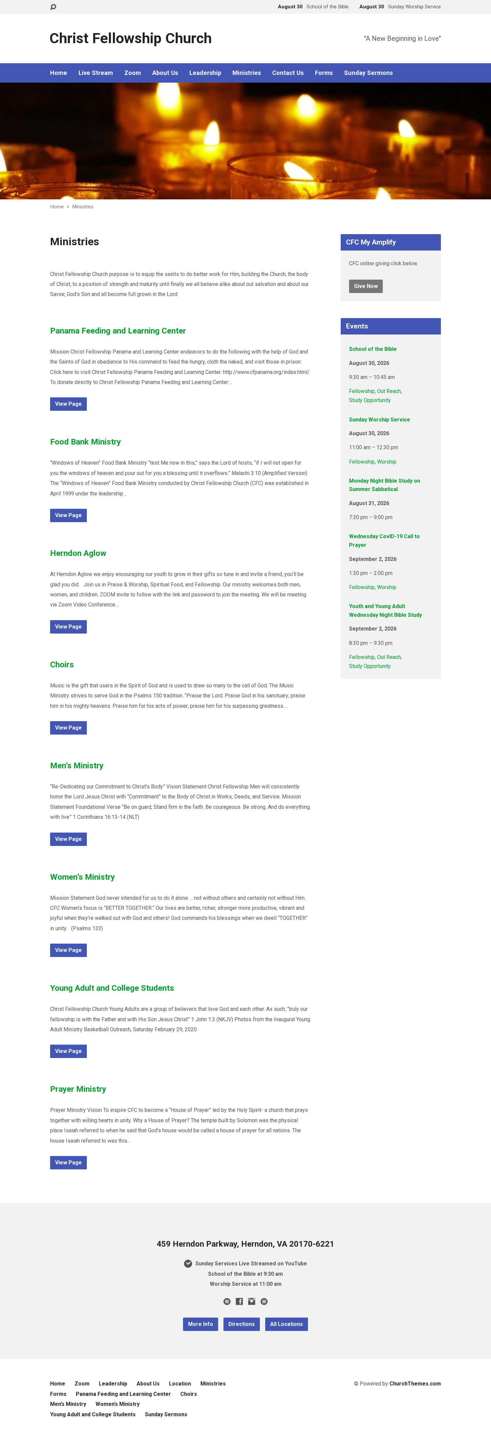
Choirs (62, 664)
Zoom (132, 73)
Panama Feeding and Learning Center (118, 330)
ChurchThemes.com (415, 1383)
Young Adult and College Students (112, 988)
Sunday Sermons (368, 73)
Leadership (205, 73)
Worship (386, 462)
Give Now (366, 286)
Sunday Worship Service (379, 419)
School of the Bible (373, 349)
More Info (200, 1324)
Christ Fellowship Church (130, 38)
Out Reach (389, 391)
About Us (165, 73)
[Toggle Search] (53, 7)
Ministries (246, 73)
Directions (241, 1324)
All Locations (286, 1324)
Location (180, 1383)
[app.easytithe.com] (264, 1301)
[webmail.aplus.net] (226, 1301)
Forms (324, 73)
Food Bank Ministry (85, 442)
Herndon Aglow (78, 553)
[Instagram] (251, 1301)
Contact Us (288, 73)
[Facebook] (239, 1301)
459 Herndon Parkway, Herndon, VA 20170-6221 (245, 1244)
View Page (68, 404)
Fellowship (362, 391)
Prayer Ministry (78, 1089)
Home (58, 73)
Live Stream (95, 73)
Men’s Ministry (77, 765)
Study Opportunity (370, 400)
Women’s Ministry (82, 877)
